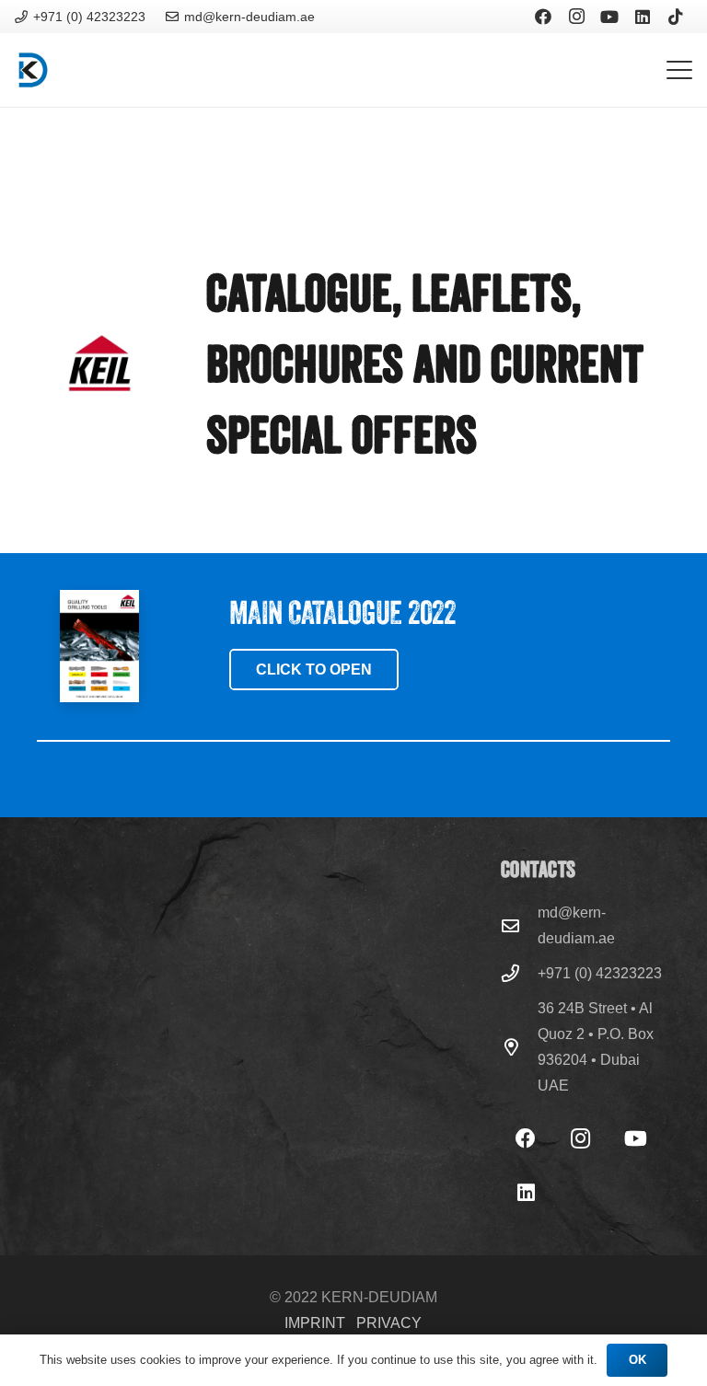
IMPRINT (314, 1323)
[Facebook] (543, 16)
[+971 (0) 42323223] (519, 973)
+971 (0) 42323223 (600, 973)
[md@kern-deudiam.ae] (519, 925)
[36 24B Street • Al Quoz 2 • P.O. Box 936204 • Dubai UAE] (519, 1047)
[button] (679, 70)
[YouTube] (609, 16)
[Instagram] (576, 16)
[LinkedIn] (642, 16)
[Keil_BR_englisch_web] (99, 645)
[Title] (33, 70)
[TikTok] (675, 16)
